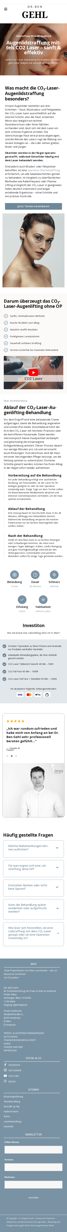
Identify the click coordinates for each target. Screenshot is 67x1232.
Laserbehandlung (12, 1121)
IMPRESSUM (10, 1050)
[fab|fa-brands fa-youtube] (6, 1076)
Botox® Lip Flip (11, 1106)
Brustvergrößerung (13, 1096)
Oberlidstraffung (12, 1101)
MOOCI (12, 1081)
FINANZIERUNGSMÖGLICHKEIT (20, 1040)
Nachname (10, 1177)
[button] (7, 756)
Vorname (9, 1159)
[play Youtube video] (33, 372)
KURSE (7, 1043)
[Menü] (5, 9)
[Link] (35, 7)
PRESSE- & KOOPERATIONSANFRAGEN (24, 1033)
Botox (7, 1116)
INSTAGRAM (14, 1070)
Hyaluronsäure (11, 1111)
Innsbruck (11, 1024)
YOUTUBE (13, 1075)
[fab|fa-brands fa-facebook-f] (6, 1065)
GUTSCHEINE (10, 1036)
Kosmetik (8, 1126)
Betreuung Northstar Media (42, 1225)
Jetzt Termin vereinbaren (33, 206)
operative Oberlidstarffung (43, 170)
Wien (8, 1021)
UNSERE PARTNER (13, 1047)
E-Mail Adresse (12, 1142)
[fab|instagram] (6, 1070)
